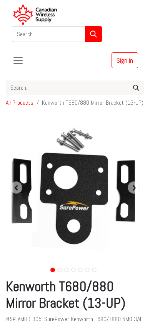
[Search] (93, 34)
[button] (16, 187)
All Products (19, 103)
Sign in (125, 60)
